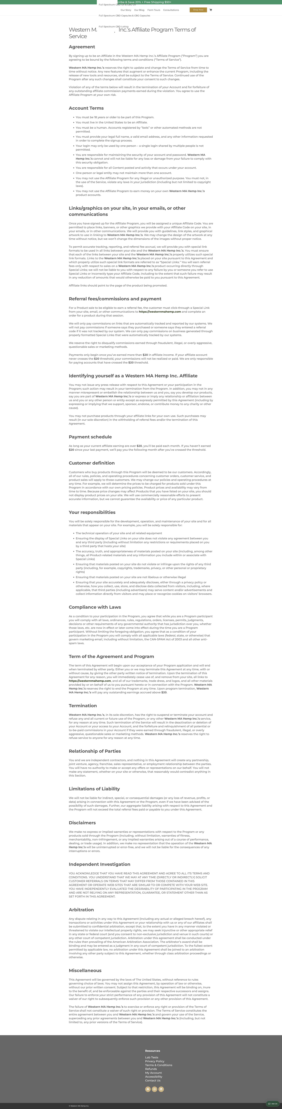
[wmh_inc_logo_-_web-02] (80, 10)
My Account (153, 1072)
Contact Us (152, 1080)
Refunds (151, 1069)
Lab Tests (151, 1057)
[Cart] (210, 9)
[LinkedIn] (161, 1089)
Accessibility (153, 1076)
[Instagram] (154, 1089)
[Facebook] (148, 1089)
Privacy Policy (154, 1061)
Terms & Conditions (158, 1065)
